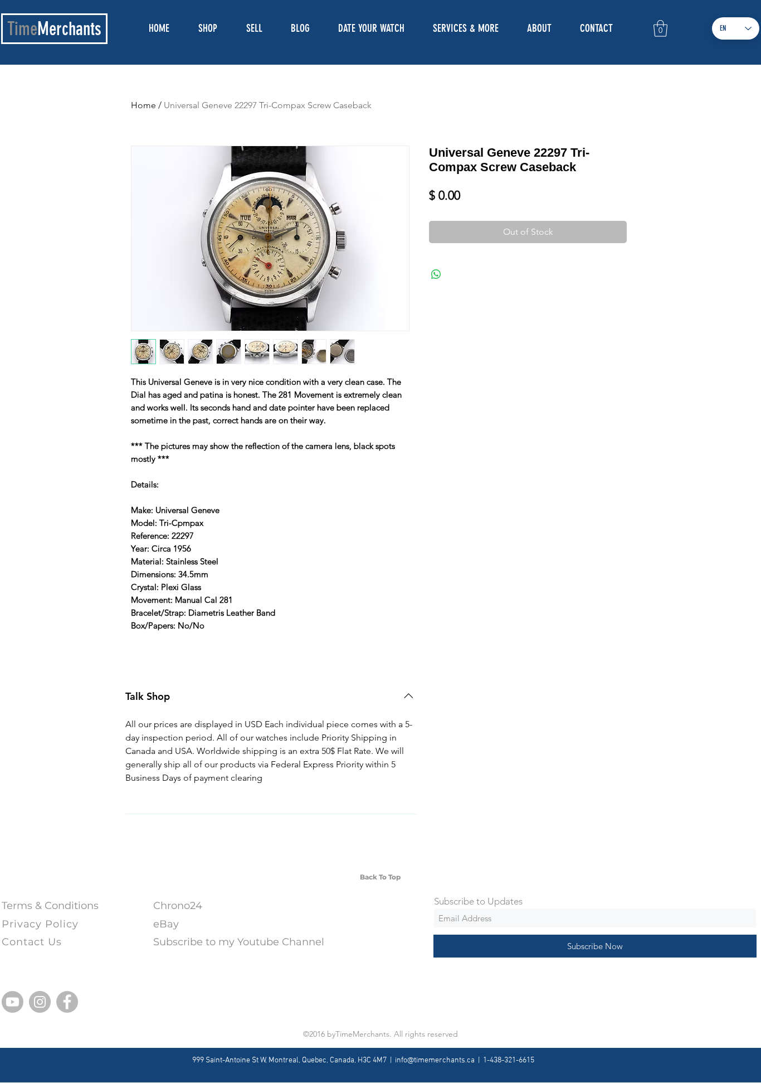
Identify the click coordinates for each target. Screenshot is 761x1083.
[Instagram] (40, 1002)
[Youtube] (12, 1002)
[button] (660, 28)
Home (143, 105)
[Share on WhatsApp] (436, 274)
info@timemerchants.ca (435, 1060)
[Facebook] (67, 1002)
